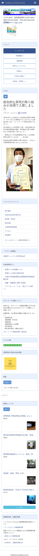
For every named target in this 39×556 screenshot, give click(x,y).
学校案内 (8, 235)
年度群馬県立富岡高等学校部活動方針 (19, 277)
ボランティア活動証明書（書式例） (15, 332)
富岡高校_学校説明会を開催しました (17, 416)
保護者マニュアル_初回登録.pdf (14, 256)
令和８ (7, 276)
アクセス (8, 231)
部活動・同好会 (10, 219)
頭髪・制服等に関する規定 (15, 282)
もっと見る (19, 507)
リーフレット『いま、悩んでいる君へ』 (18, 287)
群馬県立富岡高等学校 (15, 2)
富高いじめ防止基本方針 (14, 273)
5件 (6, 409)
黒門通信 (8, 211)
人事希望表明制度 (11, 227)
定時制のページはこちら (12, 22)
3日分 (7, 382)
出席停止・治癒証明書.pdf (14, 542)
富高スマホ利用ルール (13, 269)
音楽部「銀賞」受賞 (11, 473)
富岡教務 (23, 113)
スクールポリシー (11, 240)
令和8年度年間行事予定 (13, 215)
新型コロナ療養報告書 (12, 536)
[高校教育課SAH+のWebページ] (10, 30)
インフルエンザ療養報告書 (14, 527)
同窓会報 (8, 223)
